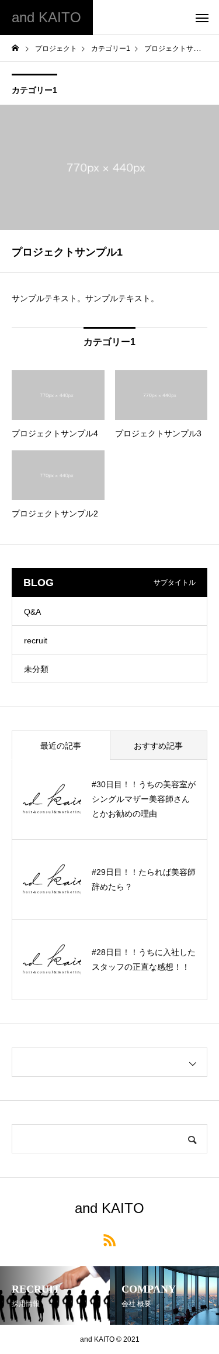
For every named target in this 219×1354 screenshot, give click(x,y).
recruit (35, 640)
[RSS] (109, 1239)
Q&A (32, 611)
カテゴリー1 (34, 90)
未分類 (36, 669)
